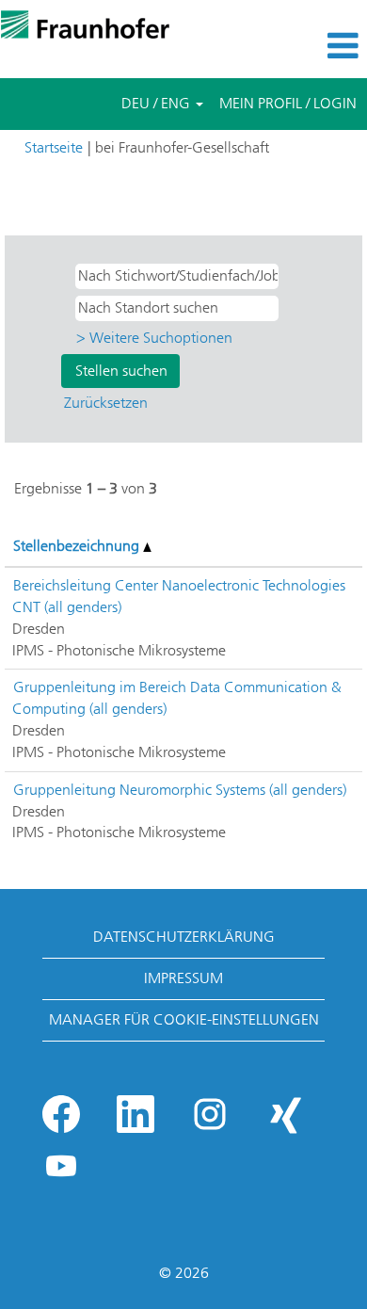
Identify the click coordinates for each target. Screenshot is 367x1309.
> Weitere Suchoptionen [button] (154, 338)
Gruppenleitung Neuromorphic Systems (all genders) (179, 790)
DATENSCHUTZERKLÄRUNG (184, 936)
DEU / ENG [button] (157, 103)
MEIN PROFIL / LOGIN (288, 103)
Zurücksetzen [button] (106, 403)
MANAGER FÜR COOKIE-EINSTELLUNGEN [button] (184, 1019)
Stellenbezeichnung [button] (78, 546)
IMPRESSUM (183, 978)
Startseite (53, 147)
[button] (306, 46)
